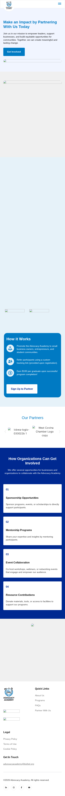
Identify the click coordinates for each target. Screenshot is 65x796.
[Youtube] (29, 787)
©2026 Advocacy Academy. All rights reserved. (26, 780)
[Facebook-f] (21, 787)
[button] (5, 431)
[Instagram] (13, 787)
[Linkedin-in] (6, 787)
